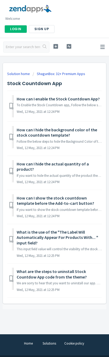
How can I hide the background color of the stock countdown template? (57, 132)
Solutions (49, 343)
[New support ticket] (55, 46)
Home (28, 343)
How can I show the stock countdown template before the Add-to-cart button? (55, 200)
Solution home (19, 73)
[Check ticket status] (69, 46)
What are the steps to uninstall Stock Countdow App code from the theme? (52, 274)
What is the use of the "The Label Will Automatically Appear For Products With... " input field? (57, 237)
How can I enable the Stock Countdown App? (58, 98)
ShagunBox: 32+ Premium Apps (61, 73)
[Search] (44, 47)
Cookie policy (74, 343)
